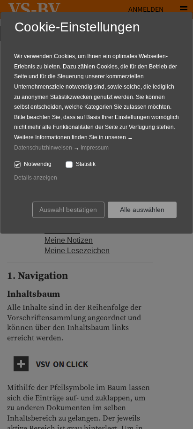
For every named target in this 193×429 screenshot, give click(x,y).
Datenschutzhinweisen (43, 148)
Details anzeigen (35, 178)
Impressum (95, 148)
